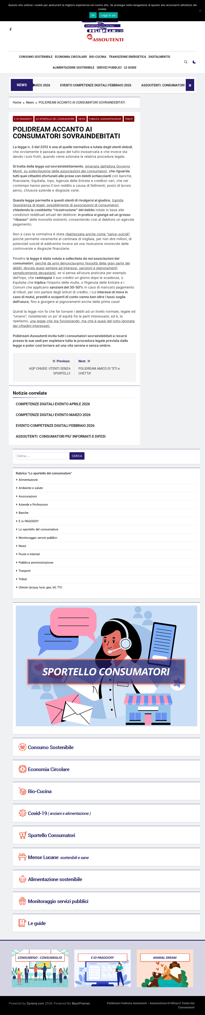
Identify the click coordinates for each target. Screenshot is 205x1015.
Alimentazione (28, 480)
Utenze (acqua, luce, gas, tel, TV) (40, 587)
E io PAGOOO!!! (23, 119)
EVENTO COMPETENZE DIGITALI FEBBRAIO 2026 (81, 85)
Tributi (129, 119)
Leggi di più (108, 15)
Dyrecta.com (35, 1003)
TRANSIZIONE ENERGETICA (127, 57)
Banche (23, 513)
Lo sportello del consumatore (55, 119)
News (81, 119)
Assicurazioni (28, 496)
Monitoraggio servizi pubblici (38, 538)
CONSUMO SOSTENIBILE (35, 57)
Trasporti (25, 571)
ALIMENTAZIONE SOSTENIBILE (73, 67)
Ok (93, 15)
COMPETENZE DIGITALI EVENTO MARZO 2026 (53, 415)
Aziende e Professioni (33, 504)
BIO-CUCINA (97, 57)
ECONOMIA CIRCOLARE (71, 57)
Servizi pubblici (109, 67)
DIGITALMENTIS (159, 57)
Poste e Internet (29, 554)
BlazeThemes (81, 1003)
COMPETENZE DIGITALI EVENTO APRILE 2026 (53, 404)
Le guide (130, 67)
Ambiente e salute (31, 488)
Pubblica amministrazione (105, 119)
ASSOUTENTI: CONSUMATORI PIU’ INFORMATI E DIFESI (61, 436)
